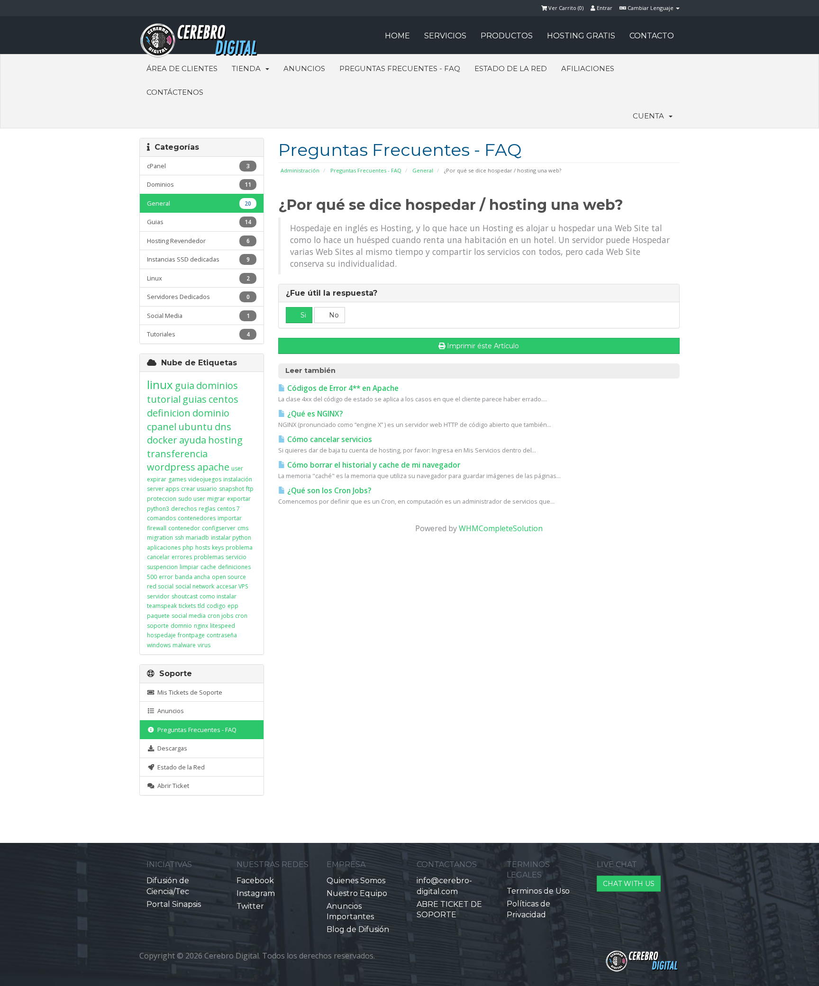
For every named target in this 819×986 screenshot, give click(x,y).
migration (160, 538)
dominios (217, 385)
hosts (202, 547)
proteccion (161, 499)
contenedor (184, 528)
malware (184, 645)
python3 (158, 509)
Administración (300, 170)
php (187, 547)
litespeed (222, 626)
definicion (169, 413)
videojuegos (204, 479)
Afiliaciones (587, 68)
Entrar (603, 7)
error (166, 577)
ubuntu (195, 426)
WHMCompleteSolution (501, 528)
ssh (179, 538)
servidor (158, 596)
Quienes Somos (356, 880)
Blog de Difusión (358, 929)
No (333, 315)
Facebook (255, 880)
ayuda (192, 440)
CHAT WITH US (629, 883)
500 (152, 577)
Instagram (256, 893)
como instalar (218, 596)
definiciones (234, 567)
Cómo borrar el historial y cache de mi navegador (372, 465)
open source (229, 577)
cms (242, 528)
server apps (163, 489)
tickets (187, 606)
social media (189, 616)
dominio (210, 413)
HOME (397, 35)
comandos (161, 518)
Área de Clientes (182, 68)
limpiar (189, 567)
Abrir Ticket (172, 785)
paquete (158, 616)
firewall (156, 528)
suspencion (162, 567)
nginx (201, 626)
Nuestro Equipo (357, 893)
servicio (236, 557)
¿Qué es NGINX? (314, 414)
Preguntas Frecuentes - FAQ (399, 68)
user (237, 468)
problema (239, 547)
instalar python (231, 538)
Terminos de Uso (538, 891)
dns (223, 426)
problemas (209, 557)
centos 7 (228, 509)
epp (233, 606)
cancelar (158, 557)
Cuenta (650, 115)
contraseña (222, 635)
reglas (207, 509)
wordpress (171, 467)
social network (194, 586)
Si (302, 315)
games (177, 479)
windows (159, 645)
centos (223, 399)
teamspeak (162, 606)
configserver (219, 528)
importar (230, 518)
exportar (239, 499)
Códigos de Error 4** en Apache (342, 388)
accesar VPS (232, 586)
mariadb (197, 538)
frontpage (191, 635)
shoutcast (185, 596)
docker (162, 440)
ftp (250, 489)
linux (160, 384)
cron (241, 616)
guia (184, 385)
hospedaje (161, 635)
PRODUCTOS (507, 35)
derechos (184, 509)
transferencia (177, 453)
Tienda (248, 68)
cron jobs (220, 616)
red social (160, 586)
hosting (225, 440)
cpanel (161, 426)
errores (182, 557)
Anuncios (304, 68)
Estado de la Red (510, 68)
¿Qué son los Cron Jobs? (328, 491)
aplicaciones (164, 547)
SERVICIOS (445, 35)
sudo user (191, 499)
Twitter (250, 906)
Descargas (171, 748)
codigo (216, 606)
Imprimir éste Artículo (483, 346)
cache (208, 567)
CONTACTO (651, 35)
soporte (158, 626)
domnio (181, 626)
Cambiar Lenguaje (650, 7)
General (422, 170)
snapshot (231, 489)
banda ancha (192, 577)
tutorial (164, 399)
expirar (156, 479)
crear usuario (199, 489)
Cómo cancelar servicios (328, 439)
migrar (216, 499)
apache (213, 467)
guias (194, 399)
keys (218, 547)
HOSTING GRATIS (581, 35)
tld (201, 606)
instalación (237, 479)
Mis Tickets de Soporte (188, 692)
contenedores (197, 518)
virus (204, 645)
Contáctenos (174, 92)
